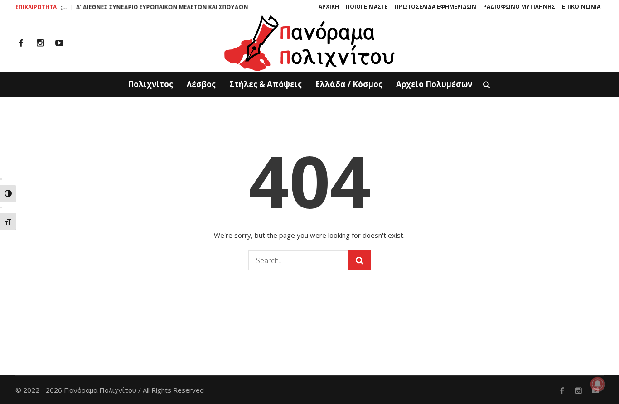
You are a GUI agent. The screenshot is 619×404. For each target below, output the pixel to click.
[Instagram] (40, 43)
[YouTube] (59, 43)
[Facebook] (21, 43)
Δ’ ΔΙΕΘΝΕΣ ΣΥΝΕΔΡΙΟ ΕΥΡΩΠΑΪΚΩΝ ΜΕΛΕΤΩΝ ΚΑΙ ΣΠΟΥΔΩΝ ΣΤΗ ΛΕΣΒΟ (172, 7)
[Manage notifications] (597, 384)
